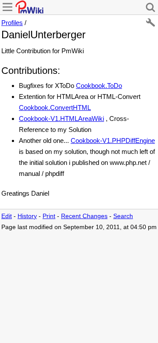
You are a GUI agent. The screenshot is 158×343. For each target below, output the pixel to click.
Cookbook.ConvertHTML (55, 107)
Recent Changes (84, 216)
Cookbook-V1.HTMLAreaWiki (61, 118)
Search (123, 216)
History (27, 216)
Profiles (12, 22)
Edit (6, 216)
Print (49, 216)
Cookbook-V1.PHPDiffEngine (113, 140)
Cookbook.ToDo (99, 85)
